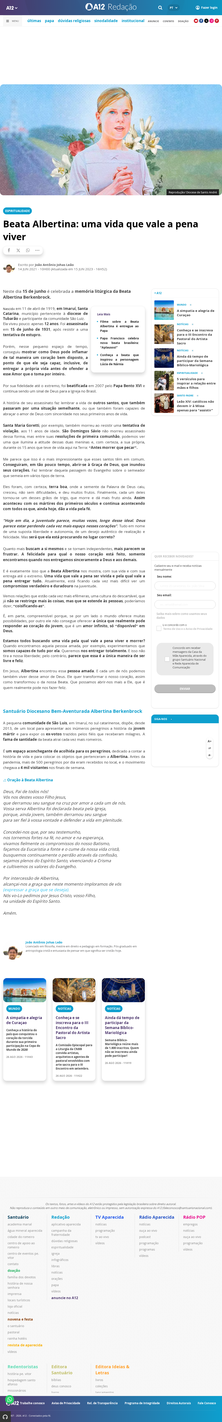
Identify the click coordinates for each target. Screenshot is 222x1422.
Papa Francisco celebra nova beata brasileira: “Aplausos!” (119, 342)
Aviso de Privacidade (66, 1403)
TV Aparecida (109, 1217)
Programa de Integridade (142, 1403)
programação (105, 1230)
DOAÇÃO (183, 21)
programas (147, 1249)
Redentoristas (23, 1367)
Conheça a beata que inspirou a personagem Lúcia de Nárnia (119, 359)
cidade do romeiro (21, 1237)
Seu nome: (164, 576)
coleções (101, 1386)
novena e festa (20, 1319)
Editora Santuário (61, 1370)
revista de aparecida (25, 1345)
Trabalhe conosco (32, 1403)
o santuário (16, 1326)
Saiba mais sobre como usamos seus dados (182, 616)
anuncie (153, 21)
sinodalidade (106, 20)
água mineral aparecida (25, 1230)
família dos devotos (22, 1277)
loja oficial (15, 1306)
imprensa (14, 1294)
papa (49, 20)
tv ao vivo (102, 1237)
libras (55, 1266)
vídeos (12, 1352)
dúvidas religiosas (74, 20)
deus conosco (61, 1386)
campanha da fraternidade (61, 1232)
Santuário (18, 1217)
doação (14, 1270)
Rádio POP (194, 1217)
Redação (60, 1217)
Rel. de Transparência (102, 1403)
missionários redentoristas (17, 1392)
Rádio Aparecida (156, 1217)
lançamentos (104, 1392)
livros (55, 1392)
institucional (133, 20)
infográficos (60, 1260)
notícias (13, 1313)
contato (168, 21)
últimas (34, 20)
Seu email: (164, 595)
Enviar (185, 689)
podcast (145, 1237)
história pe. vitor (19, 1374)
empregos (190, 1224)
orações (57, 1279)
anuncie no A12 (64, 1297)
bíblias (56, 1380)
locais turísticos (19, 1300)
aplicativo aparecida (66, 1224)
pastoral (14, 1332)
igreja (55, 1253)
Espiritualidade (17, 211)
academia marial (20, 1224)
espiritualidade (62, 1247)
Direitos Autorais (179, 1403)
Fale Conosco (207, 1403)
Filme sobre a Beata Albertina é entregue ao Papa (119, 326)
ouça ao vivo (148, 1230)
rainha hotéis (17, 1338)
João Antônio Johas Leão (44, 942)
